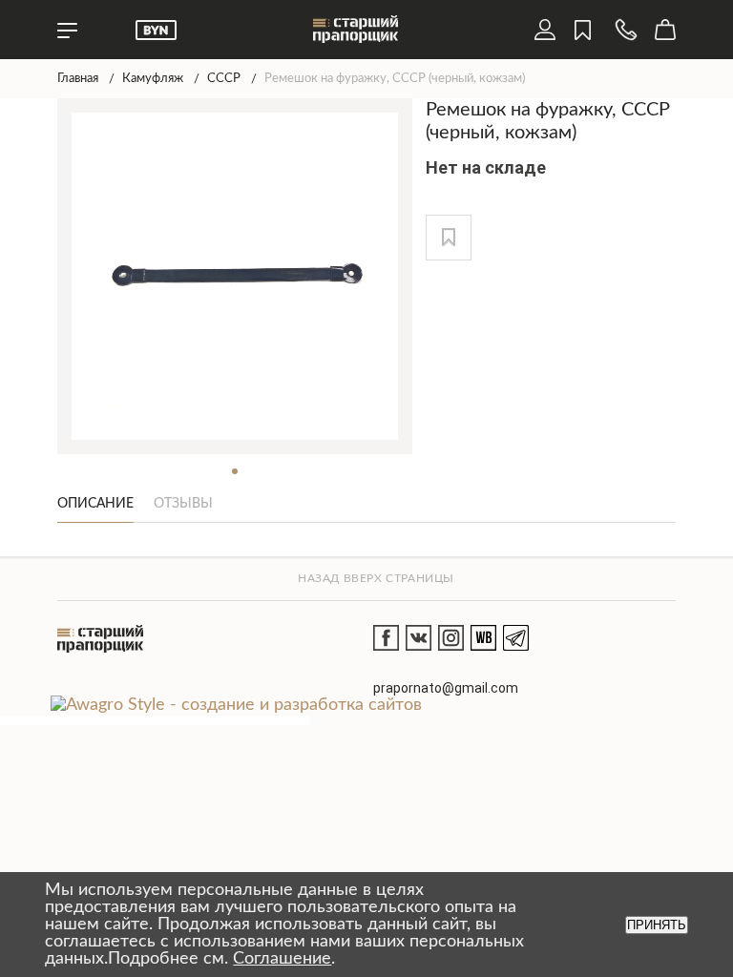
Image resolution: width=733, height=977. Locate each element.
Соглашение (282, 958)
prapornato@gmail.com (445, 688)
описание (95, 503)
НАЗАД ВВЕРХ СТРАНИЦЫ (376, 578)
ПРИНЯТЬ (656, 925)
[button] (448, 237)
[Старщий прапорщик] (100, 639)
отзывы (183, 503)
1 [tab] (235, 471)
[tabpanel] (235, 276)
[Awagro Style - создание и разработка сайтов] (236, 705)
